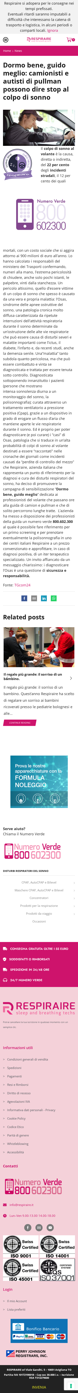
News (18, 51)
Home (7, 51)
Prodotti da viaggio (39, 913)
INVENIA (39, 1387)
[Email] (39, 1227)
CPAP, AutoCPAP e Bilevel (39, 882)
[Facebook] (25, 598)
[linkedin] (44, 598)
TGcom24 (22, 585)
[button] (7, 678)
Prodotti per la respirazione (39, 906)
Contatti (10, 1166)
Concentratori (39, 898)
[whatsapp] (53, 598)
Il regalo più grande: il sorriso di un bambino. (33, 676)
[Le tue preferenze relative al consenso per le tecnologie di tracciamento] (71, 1386)
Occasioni (39, 921)
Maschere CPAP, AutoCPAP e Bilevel (39, 890)
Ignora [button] (52, 30)
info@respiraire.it (21, 1205)
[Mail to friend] (34, 598)
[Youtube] (50, 1227)
